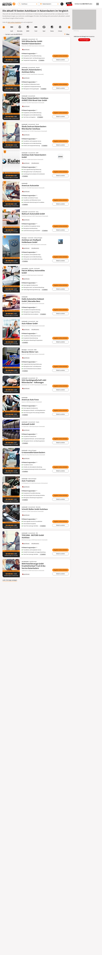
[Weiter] (69, 27)
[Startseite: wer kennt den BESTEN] (9, 4)
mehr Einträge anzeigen (10, 580)
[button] (60, 56)
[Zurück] (4, 27)
